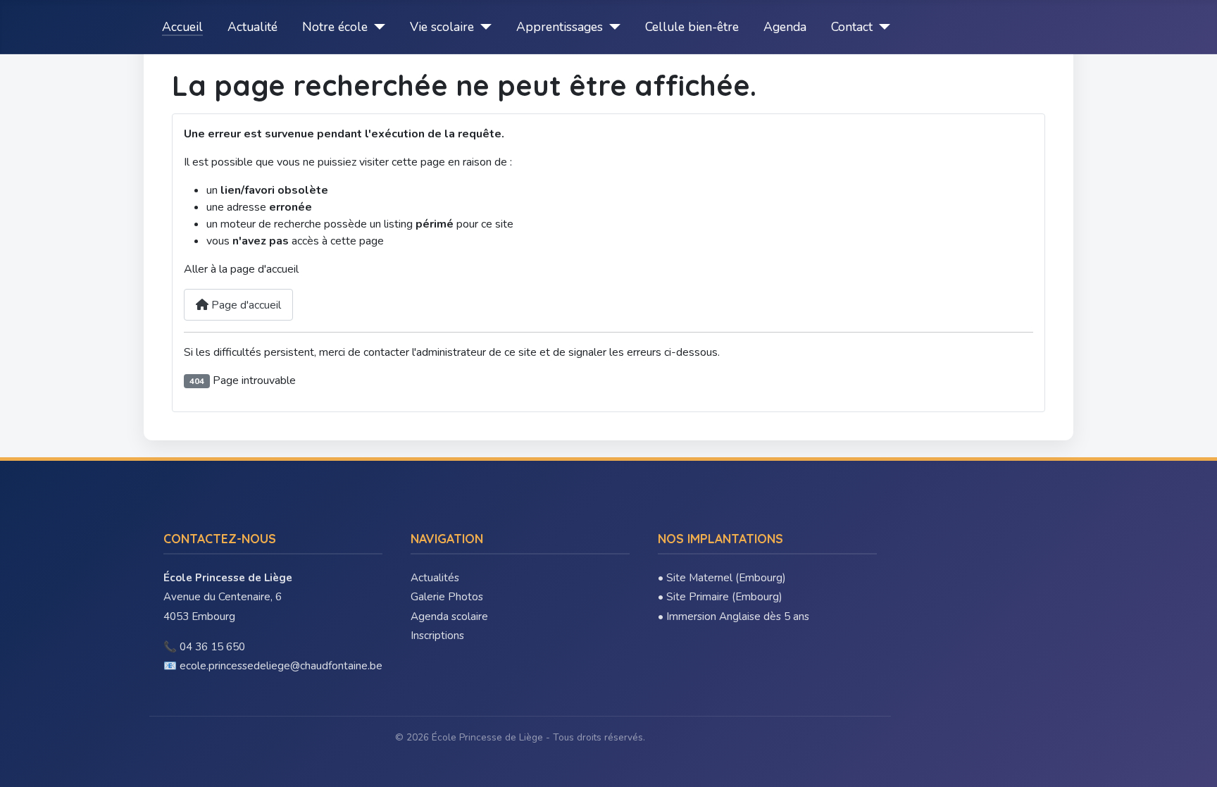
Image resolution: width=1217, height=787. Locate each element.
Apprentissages (559, 26)
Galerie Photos (447, 597)
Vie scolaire (442, 26)
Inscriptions (437, 635)
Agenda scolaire (449, 616)
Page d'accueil (244, 305)
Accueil (182, 26)
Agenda (784, 26)
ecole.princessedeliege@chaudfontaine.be (281, 666)
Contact (852, 26)
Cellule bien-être (692, 26)
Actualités (435, 578)
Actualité (252, 26)
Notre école (335, 26)
